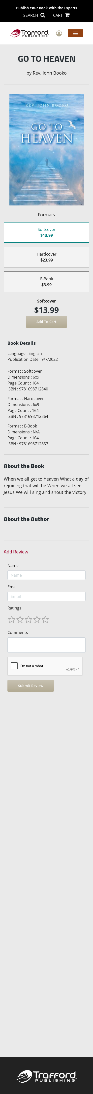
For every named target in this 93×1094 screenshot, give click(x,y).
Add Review (16, 552)
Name (13, 565)
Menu (75, 33)
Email (12, 586)
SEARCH (31, 15)
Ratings (14, 608)
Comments (17, 632)
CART (58, 15)
